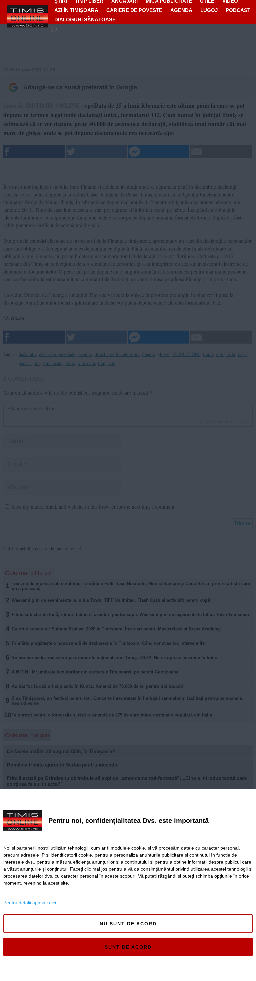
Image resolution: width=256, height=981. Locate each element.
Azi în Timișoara (76, 10)
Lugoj (209, 10)
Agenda (181, 10)
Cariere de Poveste (134, 10)
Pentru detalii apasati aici (29, 902)
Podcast (238, 10)
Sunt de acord (128, 947)
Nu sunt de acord (128, 923)
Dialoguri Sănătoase (85, 19)
